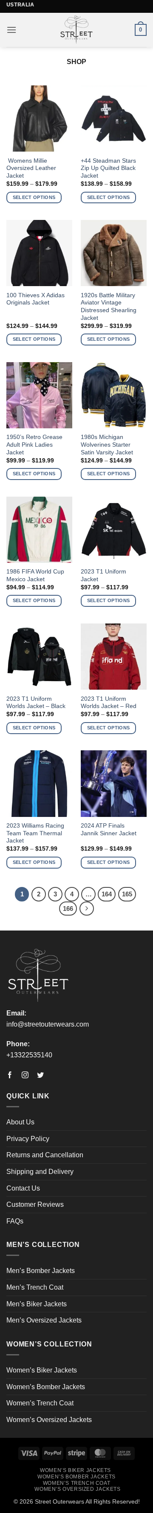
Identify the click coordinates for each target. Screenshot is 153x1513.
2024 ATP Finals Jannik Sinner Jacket (108, 829)
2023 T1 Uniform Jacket (103, 575)
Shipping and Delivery (40, 1171)
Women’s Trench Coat (40, 1403)
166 (68, 908)
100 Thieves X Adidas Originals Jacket (35, 299)
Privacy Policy (27, 1138)
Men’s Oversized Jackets (44, 1320)
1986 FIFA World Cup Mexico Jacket (35, 575)
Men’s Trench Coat (34, 1287)
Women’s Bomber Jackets (45, 1386)
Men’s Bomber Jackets (40, 1270)
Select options (34, 197)
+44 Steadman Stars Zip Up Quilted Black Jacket (108, 168)
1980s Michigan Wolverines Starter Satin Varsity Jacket (107, 444)
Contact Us (23, 1188)
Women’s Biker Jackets (41, 1370)
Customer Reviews (35, 1204)
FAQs (14, 1221)
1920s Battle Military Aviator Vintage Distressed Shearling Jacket (108, 306)
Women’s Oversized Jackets (49, 1419)
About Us (20, 1122)
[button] (11, 29)
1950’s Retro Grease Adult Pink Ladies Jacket (34, 444)
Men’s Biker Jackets (36, 1304)
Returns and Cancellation (44, 1155)
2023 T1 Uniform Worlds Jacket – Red (108, 703)
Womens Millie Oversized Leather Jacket (31, 168)
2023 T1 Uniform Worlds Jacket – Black (35, 703)
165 (127, 894)
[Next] (86, 908)
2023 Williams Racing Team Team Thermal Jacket (35, 833)
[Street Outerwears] (77, 30)
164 (107, 894)
